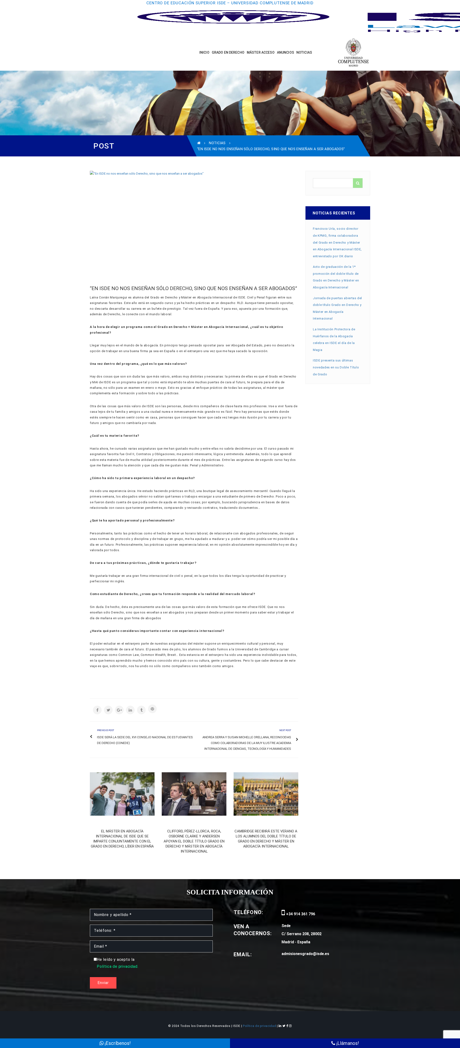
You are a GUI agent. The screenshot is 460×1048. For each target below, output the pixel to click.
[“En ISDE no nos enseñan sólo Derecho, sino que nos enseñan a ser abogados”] (194, 221)
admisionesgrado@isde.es (305, 953)
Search (357, 183)
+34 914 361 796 (300, 914)
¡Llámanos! (347, 1043)
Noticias (217, 143)
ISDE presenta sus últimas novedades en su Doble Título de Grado (336, 367)
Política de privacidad (260, 1026)
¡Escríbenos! (117, 1043)
